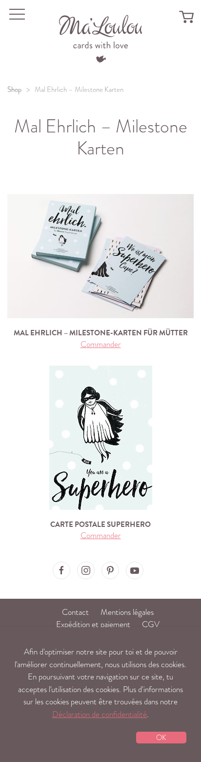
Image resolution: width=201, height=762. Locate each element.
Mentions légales (127, 612)
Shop (14, 89)
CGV (151, 624)
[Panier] (186, 16)
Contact (75, 612)
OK (161, 737)
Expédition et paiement (93, 624)
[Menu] (100, 38)
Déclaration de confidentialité (99, 714)
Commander (100, 344)
